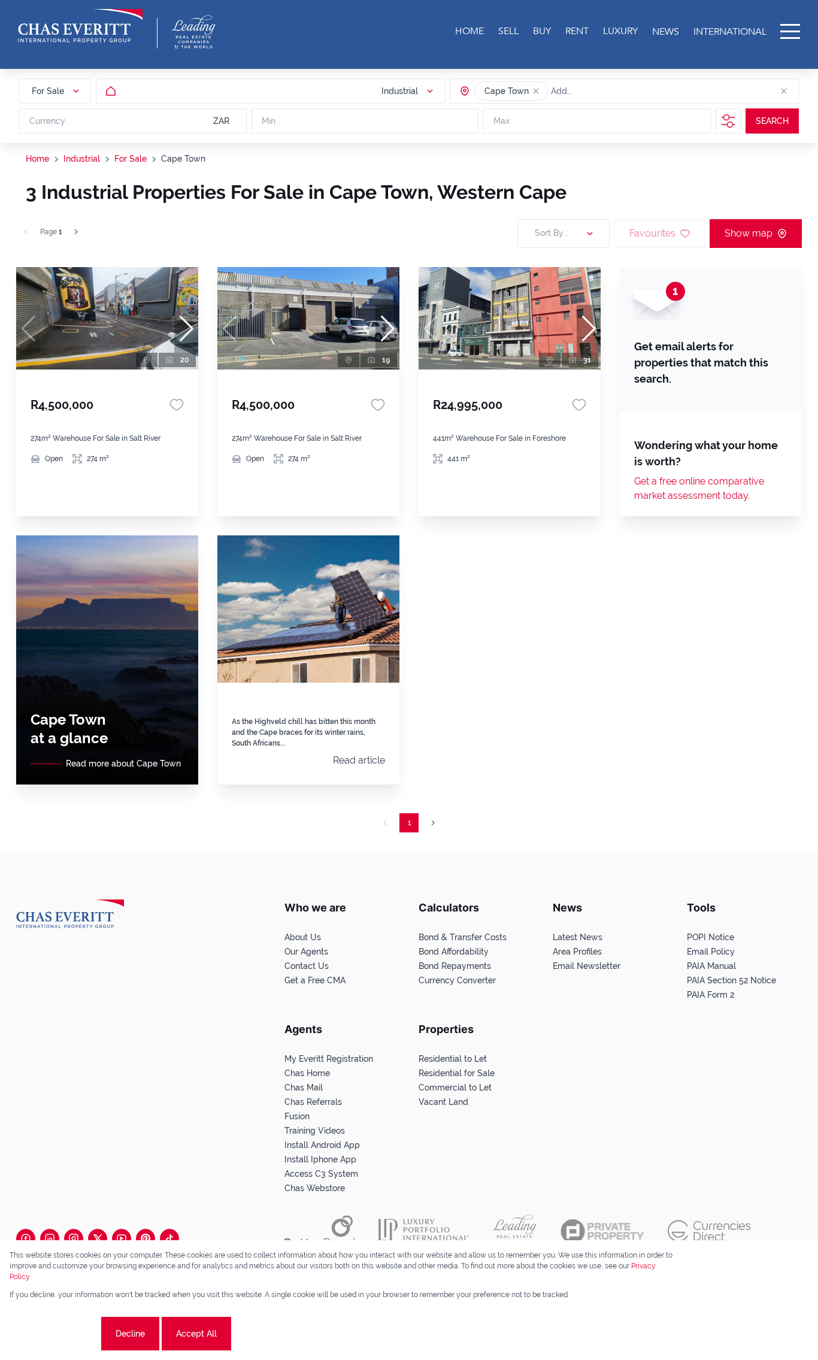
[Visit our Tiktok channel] (169, 1238)
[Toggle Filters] (728, 121)
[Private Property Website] (602, 1231)
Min (268, 121)
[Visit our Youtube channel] (121, 1238)
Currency (47, 121)
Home (37, 158)
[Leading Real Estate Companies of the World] (194, 32)
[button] (536, 91)
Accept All (196, 1333)
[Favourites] (176, 405)
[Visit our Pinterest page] (145, 1238)
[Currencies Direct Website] (709, 1231)
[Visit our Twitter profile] (97, 1238)
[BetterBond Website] (319, 1231)
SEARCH (772, 121)
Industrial (81, 158)
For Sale (130, 158)
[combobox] (597, 91)
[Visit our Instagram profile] (73, 1238)
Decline (130, 1333)
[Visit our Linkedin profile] (49, 1238)
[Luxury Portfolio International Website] (423, 1231)
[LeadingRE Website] (515, 1231)
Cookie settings (54, 1333)
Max (501, 121)
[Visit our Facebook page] (25, 1238)
